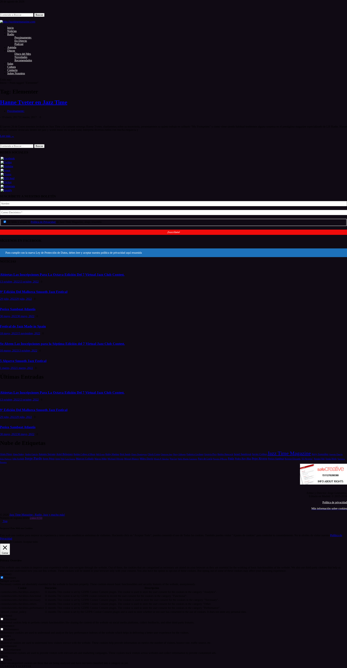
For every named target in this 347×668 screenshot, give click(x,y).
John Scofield (18, 459)
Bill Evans (100, 454)
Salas (10, 63)
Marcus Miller (101, 459)
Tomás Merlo (331, 459)
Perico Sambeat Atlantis (17, 309)
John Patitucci (6, 459)
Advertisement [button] (8, 646)
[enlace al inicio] (17, 21)
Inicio (10, 27)
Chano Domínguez (139, 454)
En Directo (20, 40)
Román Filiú (319, 459)
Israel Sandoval (242, 454)
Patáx (231, 458)
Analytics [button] (5, 635)
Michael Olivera (115, 458)
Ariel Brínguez (64, 454)
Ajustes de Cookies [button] (11, 541)
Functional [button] (6, 615)
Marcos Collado (85, 458)
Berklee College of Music (84, 454)
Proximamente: (23, 37)
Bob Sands (125, 454)
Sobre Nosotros (16, 73)
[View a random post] (1, 18)
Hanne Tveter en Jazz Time (33, 102)
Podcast (18, 44)
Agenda (11, 47)
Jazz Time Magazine (289, 453)
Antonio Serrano (46, 454)
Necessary (10, 577)
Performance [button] (7, 625)
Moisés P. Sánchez (161, 459)
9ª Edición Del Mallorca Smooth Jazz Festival (33, 292)
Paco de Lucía (205, 458)
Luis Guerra (70, 459)
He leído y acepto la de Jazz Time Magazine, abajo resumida (54, 221)
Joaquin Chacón (336, 454)
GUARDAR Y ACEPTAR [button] (15, 666)
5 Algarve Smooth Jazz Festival (23, 361)
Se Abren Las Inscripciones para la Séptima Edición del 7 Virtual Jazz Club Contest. (62, 344)
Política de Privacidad (43, 221)
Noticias (12, 31)
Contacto (12, 70)
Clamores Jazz (166, 454)
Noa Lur (173, 459)
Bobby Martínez (112, 454)
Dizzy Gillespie (179, 454)
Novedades (20, 57)
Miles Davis (146, 458)
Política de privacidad (334, 502)
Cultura (11, 66)
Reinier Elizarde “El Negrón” (299, 458)
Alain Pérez (6, 454)
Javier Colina (259, 454)
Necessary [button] (6, 574)
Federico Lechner (195, 454)
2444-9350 (36, 517)
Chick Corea (154, 454)
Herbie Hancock (225, 454)
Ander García (31, 454)
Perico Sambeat (276, 458)
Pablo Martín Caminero (187, 459)
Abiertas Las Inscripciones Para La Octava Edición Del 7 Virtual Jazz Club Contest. (62, 274)
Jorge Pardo (33, 458)
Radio (10, 34)
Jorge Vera (60, 459)
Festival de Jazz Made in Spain (23, 326)
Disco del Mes (22, 53)
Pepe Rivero (259, 458)
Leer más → (7, 136)
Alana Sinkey (18, 454)
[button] (173, 252)
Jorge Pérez (49, 458)
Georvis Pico (210, 454)
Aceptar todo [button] (30, 541)
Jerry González (320, 454)
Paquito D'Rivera (220, 459)
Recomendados (23, 60)
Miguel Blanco (131, 459)
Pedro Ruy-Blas (243, 458)
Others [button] (4, 656)
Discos (11, 50)
